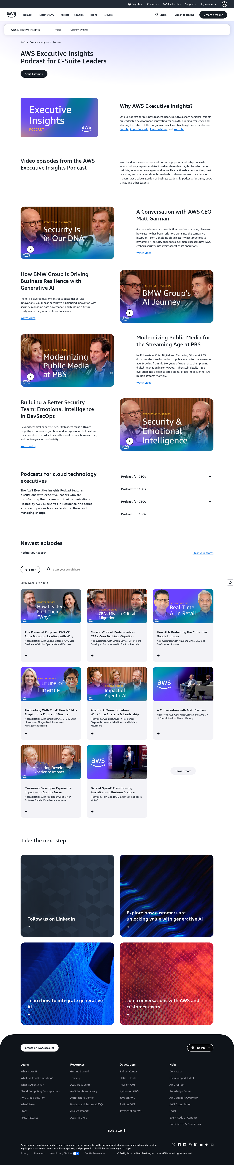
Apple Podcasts (139, 129)
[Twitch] (195, 1145)
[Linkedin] (184, 1145)
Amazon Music (158, 129)
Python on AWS (129, 1091)
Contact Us (176, 1071)
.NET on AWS (128, 1084)
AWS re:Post (176, 1084)
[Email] (212, 1145)
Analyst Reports (79, 1111)
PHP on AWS (127, 1104)
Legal (172, 1111)
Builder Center (128, 1071)
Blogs (24, 1111)
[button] (47, 15)
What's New (28, 1104)
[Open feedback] (230, 582)
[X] (173, 1145)
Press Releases (29, 1117)
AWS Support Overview (183, 1097)
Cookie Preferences (95, 1153)
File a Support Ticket (181, 1078)
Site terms (39, 1153)
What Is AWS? (29, 1071)
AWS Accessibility (179, 1104)
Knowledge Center (180, 1091)
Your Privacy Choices (61, 1153)
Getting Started (79, 1071)
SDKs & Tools (128, 1078)
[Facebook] (179, 1145)
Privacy (24, 1153)
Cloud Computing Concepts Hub (40, 1091)
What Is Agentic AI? (32, 1084)
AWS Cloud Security (33, 1097)
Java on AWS (127, 1097)
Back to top (115, 1130)
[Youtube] (201, 1145)
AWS (23, 42)
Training (75, 1078)
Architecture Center (82, 1097)
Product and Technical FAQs (86, 1104)
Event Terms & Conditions (185, 1124)
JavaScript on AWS (131, 1111)
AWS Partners (78, 1117)
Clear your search (203, 553)
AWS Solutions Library (83, 1091)
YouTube (179, 129)
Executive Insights (39, 42)
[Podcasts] (206, 1145)
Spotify (124, 129)
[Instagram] (190, 1145)
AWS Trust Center (80, 1084)
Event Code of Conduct (183, 1117)
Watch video (143, 252)
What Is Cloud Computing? (37, 1078)
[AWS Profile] (224, 4)
